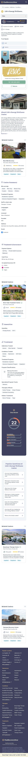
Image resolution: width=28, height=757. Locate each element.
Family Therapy (18, 715)
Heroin (16, 677)
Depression (11, 353)
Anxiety (4, 353)
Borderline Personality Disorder (7, 693)
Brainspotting (5, 708)
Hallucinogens (5, 677)
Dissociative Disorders (7, 697)
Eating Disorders (18, 697)
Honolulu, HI (17, 662)
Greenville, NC (5, 655)
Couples (4, 191)
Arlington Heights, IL (7, 662)
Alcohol (4, 348)
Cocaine (16, 672)
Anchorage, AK (18, 660)
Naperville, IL (17, 655)
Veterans (10, 191)
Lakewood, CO (18, 653)
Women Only (17, 188)
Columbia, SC (5, 660)
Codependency (18, 692)
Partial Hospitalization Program (19, 728)
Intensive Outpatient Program (9, 198)
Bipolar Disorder (18, 690)
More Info (19, 144)
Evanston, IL (17, 657)
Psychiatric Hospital (6, 730)
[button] (14, 475)
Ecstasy (4, 675)
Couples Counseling (19, 710)
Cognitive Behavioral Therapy (7, 710)
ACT (3, 705)
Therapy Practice (18, 732)
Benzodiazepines (6, 672)
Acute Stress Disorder (7, 688)
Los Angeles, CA (6, 653)
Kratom (4, 679)
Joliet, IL (4, 657)
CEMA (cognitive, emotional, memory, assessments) (19, 708)
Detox (3, 723)
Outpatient (4, 728)
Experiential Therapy (7, 715)
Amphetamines (17, 670)
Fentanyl (16, 675)
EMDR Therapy (18, 712)
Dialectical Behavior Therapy (7, 712)
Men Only (9, 188)
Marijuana (16, 679)
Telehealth (4, 732)
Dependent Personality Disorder (7, 695)
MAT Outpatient (18, 725)
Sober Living (17, 730)
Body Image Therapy (19, 705)
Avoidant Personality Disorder (7, 690)
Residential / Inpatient (19, 723)
